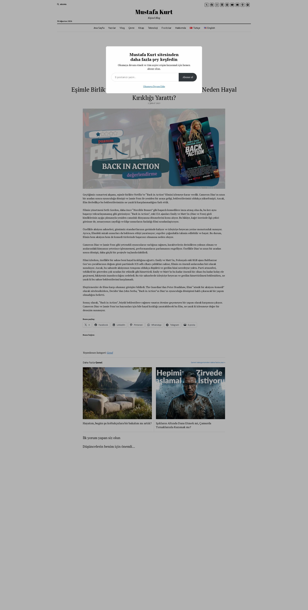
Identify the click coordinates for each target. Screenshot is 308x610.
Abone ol (188, 77)
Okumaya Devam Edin (154, 86)
